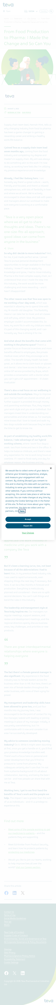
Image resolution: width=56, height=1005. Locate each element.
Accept (28, 519)
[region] (28, 502)
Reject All (28, 526)
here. (22, 511)
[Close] (51, 468)
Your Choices (28, 533)
